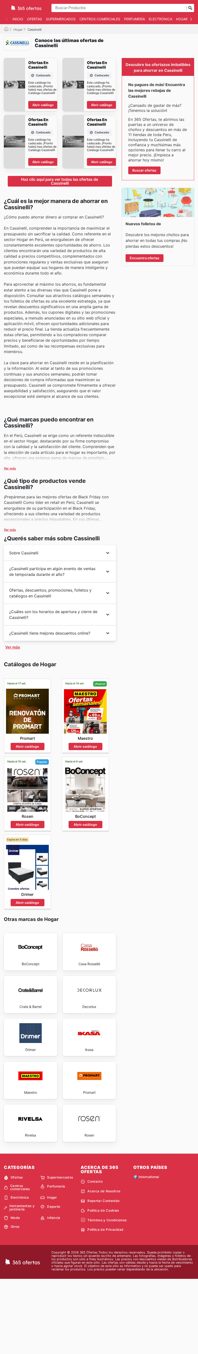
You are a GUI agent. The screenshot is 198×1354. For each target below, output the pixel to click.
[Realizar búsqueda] (190, 8)
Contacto (95, 1181)
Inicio (18, 19)
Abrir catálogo (43, 105)
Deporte (53, 1207)
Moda (15, 1218)
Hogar (182, 19)
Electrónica (160, 19)
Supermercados (61, 19)
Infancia (53, 1218)
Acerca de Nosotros (103, 1191)
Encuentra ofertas (144, 258)
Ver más (10, 468)
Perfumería (134, 19)
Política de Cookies (103, 1210)
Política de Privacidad (105, 1229)
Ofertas (34, 19)
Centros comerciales (99, 19)
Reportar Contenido (103, 1201)
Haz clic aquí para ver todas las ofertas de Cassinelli (60, 181)
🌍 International (146, 1177)
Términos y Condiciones (107, 1220)
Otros (15, 1227)
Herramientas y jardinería (21, 1207)
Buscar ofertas (144, 170)
